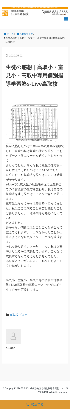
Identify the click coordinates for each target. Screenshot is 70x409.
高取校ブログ (18, 314)
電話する (37, 404)
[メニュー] (66, 19)
